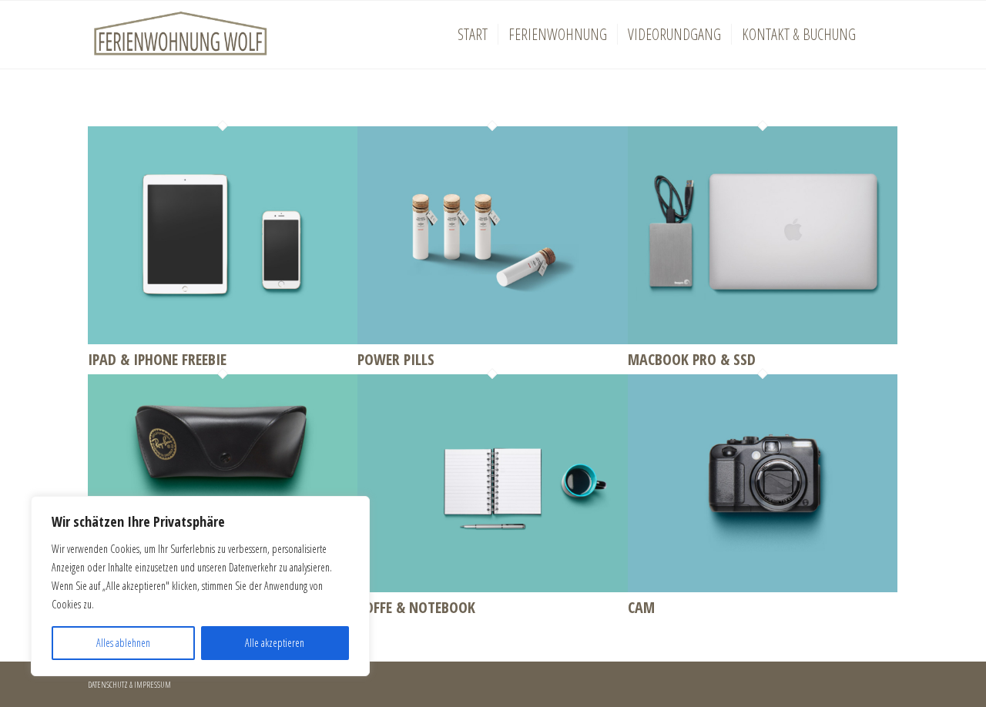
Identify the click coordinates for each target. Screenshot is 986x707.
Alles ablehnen (123, 642)
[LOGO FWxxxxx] (181, 35)
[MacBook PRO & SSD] (762, 339)
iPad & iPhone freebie (157, 359)
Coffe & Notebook (416, 607)
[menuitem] (473, 35)
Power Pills (395, 359)
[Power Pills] (492, 339)
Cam (641, 607)
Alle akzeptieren (274, 642)
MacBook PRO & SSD (692, 359)
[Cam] (762, 587)
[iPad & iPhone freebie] (222, 339)
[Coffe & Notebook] (492, 587)
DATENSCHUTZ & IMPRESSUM (129, 684)
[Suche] (882, 35)
